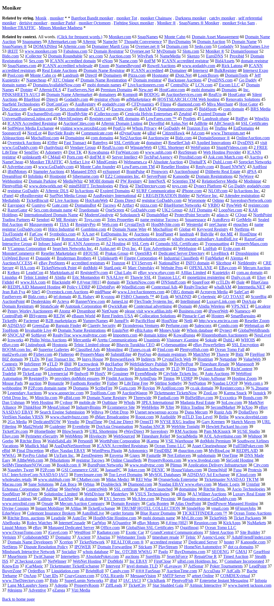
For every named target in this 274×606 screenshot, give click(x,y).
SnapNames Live (254, 46)
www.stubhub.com (54, 479)
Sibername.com (86, 176)
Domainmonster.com (175, 109)
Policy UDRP (78, 287)
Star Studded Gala (168, 585)
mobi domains (203, 89)
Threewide (142, 397)
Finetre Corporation (140, 258)
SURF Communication (155, 190)
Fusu (237, 470)
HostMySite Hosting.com (114, 518)
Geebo (7, 441)
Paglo (163, 551)
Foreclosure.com (88, 474)
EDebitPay (106, 287)
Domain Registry (125, 503)
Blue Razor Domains (158, 513)
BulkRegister (225, 70)
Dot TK (75, 152)
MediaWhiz (73, 181)
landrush (187, 234)
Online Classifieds (126, 460)
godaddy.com (113, 104)
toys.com (179, 186)
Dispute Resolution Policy (46, 547)
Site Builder (250, 532)
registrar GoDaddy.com (161, 200)
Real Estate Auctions (59, 70)
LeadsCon (34, 272)
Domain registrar (147, 80)
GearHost (261, 551)
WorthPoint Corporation (119, 441)
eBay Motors (148, 522)
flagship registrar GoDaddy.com (209, 498)
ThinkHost (32, 407)
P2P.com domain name (47, 388)
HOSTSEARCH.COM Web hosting (188, 99)
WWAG (9, 455)
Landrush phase (215, 118)
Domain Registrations (214, 176)
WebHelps (150, 407)
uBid (151, 133)
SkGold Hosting (239, 460)
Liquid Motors (14, 527)
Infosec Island (50, 243)
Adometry (53, 152)
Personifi (85, 441)
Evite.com (231, 248)
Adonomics (138, 450)
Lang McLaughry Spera (27, 585)
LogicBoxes (208, 75)
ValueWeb (252, 359)
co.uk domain (201, 388)
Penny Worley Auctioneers (30, 311)
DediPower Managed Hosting (232, 503)
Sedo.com (203, 46)
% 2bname (260, 388)
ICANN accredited (147, 70)
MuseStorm (17, 556)
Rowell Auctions (161, 65)
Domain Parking (42, 181)
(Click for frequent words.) (79, 36)
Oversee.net (140, 51)
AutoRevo (221, 219)
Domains (229, 89)
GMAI (241, 551)
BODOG (152, 94)
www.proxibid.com (18, 503)
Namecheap (36, 80)
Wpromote (197, 200)
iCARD (9, 368)
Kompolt (130, 94)
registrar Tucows (90, 460)
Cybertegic (207, 296)
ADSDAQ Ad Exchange (208, 474)
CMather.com (88, 479)
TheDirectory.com (150, 186)
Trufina (221, 128)
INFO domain (198, 263)
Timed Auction (235, 556)
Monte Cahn (174, 36)
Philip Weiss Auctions (48, 340)
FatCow (36, 234)
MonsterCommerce (18, 253)
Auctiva (256, 157)
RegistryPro (85, 224)
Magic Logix (229, 484)
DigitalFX (197, 162)
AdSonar (195, 566)
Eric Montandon (86, 277)
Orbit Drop (119, 412)
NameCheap (12, 162)
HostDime (248, 234)
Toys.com (92, 219)
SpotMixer (11, 494)
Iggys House (92, 359)
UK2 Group (172, 210)
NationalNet (169, 263)
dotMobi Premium (215, 441)
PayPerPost (183, 364)
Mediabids (11, 200)
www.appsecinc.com (65, 393)
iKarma (152, 441)
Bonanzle (56, 383)
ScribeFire (103, 388)
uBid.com (72, 397)
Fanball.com (168, 397)
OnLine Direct (121, 421)
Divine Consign (15, 508)
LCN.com (203, 85)
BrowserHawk (122, 359)
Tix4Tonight (12, 234)
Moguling (114, 349)
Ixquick (259, 393)
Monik (41, 18)
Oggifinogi (189, 527)
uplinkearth (31, 157)
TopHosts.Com (103, 393)
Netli (188, 320)
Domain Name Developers (30, 542)
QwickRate (117, 306)
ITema (191, 368)
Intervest (113, 566)
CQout (241, 215)
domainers (107, 94)
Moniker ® (166, 23)
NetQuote (110, 311)
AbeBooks (11, 522)
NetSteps (9, 547)
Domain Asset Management (215, 36)
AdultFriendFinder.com (251, 537)
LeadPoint (258, 566)
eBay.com (10, 344)
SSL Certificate (127, 142)
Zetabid (185, 113)
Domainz (63, 537)
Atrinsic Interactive (205, 585)
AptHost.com (172, 388)
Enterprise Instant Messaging (224, 580)
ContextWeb (96, 489)
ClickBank (156, 580)
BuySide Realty (61, 133)
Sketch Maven (243, 421)
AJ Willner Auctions (209, 494)
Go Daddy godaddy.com (249, 186)
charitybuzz (53, 147)
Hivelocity (98, 436)
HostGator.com (172, 89)
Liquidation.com (65, 571)
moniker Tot (126, 18)
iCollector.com (106, 113)
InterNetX (157, 181)
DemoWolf (217, 470)
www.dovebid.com (251, 417)
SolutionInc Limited (61, 494)
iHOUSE (91, 253)
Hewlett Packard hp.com (227, 426)
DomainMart (157, 215)
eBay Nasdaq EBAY (67, 450)
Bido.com (10, 56)
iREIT (12, 51)
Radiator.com (108, 532)
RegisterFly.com (94, 272)
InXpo (247, 407)
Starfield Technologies (21, 104)
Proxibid (237, 56)
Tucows (109, 205)
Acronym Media (214, 292)
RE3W (59, 316)
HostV (100, 373)
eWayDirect (134, 431)
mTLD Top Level (197, 417)
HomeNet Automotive (203, 547)
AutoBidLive (93, 513)
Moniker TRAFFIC (19, 27)
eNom (107, 61)
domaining (188, 489)
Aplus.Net (179, 123)
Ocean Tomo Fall (229, 349)
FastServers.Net (80, 89)
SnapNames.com (21, 65)
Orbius (88, 484)
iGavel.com (58, 532)
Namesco (242, 311)
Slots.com (190, 51)
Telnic (190, 537)
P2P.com (47, 470)
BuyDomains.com (189, 551)
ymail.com (220, 508)
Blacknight (61, 282)
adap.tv (222, 215)
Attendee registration (242, 195)
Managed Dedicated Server (71, 527)
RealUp (215, 94)
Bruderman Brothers (74, 258)
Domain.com (177, 46)
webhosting (12, 388)
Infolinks (35, 176)
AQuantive (121, 522)
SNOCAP (16, 335)
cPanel (7, 195)
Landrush (71, 75)
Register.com (100, 118)
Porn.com (75, 157)
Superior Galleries (54, 349)
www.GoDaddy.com (56, 166)
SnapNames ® (14, 46)
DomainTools (236, 75)
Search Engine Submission (62, 412)
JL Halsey (86, 296)
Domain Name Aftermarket (69, 94)
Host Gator (248, 104)
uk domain (88, 498)
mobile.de (87, 402)
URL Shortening (103, 431)
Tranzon (118, 263)
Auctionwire (158, 138)
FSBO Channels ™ (137, 296)
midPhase (103, 292)
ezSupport (111, 171)
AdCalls (233, 571)
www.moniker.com (41, 51)
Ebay (261, 277)
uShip (181, 494)
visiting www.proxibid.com (83, 128)
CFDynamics (142, 104)
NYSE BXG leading (177, 421)
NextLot (34, 133)
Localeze (263, 306)
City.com (261, 465)
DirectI (91, 75)
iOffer (52, 142)
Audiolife (168, 417)
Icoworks (15, 340)
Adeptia (61, 585)
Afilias (75, 508)
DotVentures (44, 239)
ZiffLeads (113, 585)
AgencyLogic (213, 537)
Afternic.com (74, 46)
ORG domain (182, 292)
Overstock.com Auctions (67, 292)
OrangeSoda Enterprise (178, 479)
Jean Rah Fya (13, 292)
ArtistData (148, 378)
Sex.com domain (74, 109)
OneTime (230, 455)
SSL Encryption (245, 344)
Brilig (224, 417)
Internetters (70, 556)
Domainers (112, 75)
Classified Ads (87, 349)
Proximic (168, 498)
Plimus (176, 465)
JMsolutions (60, 460)
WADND (183, 296)
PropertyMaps (92, 354)
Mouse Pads (12, 383)
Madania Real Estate (197, 402)
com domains (102, 138)
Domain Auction (211, 41)
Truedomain (89, 210)
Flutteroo (66, 354)
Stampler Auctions (48, 171)
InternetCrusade (72, 522)
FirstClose (162, 561)
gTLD (52, 364)
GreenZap (40, 325)
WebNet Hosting (87, 561)
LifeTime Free (136, 383)
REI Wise (144, 479)
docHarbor (114, 364)
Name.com (128, 61)
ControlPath (12, 316)
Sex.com (36, 61)
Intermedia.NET (251, 287)
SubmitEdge (121, 354)
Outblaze (109, 402)
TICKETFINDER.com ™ (204, 513)
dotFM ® (97, 157)
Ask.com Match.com (225, 157)
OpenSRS (143, 253)
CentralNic (179, 85)
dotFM (149, 61)
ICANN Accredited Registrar (32, 123)
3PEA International (157, 402)
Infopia (261, 580)
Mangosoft (245, 364)
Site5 (36, 292)
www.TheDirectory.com (22, 580)
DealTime (94, 421)
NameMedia (170, 56)
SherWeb (72, 489)
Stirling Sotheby (168, 383)
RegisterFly (38, 378)
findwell (81, 373)
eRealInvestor (31, 195)
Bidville (207, 234)
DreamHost (12, 176)
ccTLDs (223, 282)
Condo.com (228, 325)
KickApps (232, 522)
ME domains (128, 118)
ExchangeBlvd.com (44, 113)
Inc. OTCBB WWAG (133, 551)
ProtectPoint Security (192, 215)
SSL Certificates (254, 123)
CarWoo (99, 522)
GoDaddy (171, 128)
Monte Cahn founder (97, 166)
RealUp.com (113, 147)
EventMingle (146, 373)
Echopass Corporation (21, 489)
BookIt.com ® (69, 465)
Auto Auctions (217, 373)
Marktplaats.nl (62, 272)
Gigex (135, 455)
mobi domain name (159, 518)
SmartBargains (243, 316)
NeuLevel (262, 335)
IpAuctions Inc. (247, 190)
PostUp (119, 128)
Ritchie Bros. (214, 489)
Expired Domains (115, 190)
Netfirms (242, 229)
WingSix (261, 118)
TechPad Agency (158, 157)
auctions (132, 556)
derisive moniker (33, 23)
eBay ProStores (52, 263)
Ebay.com (10, 436)
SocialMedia (186, 436)
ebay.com (30, 368)
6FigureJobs (245, 508)
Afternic (89, 41)
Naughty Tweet (20, 470)
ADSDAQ (16, 325)
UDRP (186, 378)
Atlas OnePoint (188, 503)
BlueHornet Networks (182, 205)
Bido (54, 580)
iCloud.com (246, 474)
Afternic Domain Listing (121, 123)
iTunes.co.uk (140, 349)
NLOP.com (217, 190)
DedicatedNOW (47, 421)
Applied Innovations (213, 142)
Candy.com (119, 571)
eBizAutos (144, 330)
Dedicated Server (203, 542)
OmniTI (146, 421)
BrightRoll (95, 571)
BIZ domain (12, 359)
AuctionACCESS (17, 263)
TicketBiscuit (37, 200)
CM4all (54, 157)
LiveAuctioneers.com (146, 85)
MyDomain (166, 51)
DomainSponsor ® (214, 138)
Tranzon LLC (169, 277)
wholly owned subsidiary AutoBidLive (205, 239)
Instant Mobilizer (49, 508)
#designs (14, 590)
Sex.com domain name (53, 210)
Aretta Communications (117, 340)
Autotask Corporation (83, 306)
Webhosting (12, 181)
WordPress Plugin (107, 450)
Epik (165, 296)
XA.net (88, 234)
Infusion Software (149, 368)
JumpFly (121, 320)
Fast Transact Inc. (60, 359)
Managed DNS (83, 171)
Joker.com (136, 470)
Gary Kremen (213, 421)
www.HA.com (32, 282)
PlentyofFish (182, 580)
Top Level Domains (125, 474)
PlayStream (168, 547)
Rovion (148, 388)
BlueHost (32, 99)
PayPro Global (34, 455)
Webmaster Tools (131, 537)
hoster (229, 542)
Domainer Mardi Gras (110, 46)
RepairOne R (205, 556)
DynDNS (245, 142)
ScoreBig (259, 296)
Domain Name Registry (107, 397)
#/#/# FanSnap (148, 571)
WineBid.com (133, 287)
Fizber (112, 383)
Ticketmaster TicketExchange (74, 566)
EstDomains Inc (114, 234)
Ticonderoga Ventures (140, 325)
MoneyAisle (169, 330)
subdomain (206, 455)
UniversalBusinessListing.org (27, 118)
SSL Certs (140, 243)
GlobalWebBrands (253, 330)
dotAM (145, 109)
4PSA (252, 171)
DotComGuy (57, 104)
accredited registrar (166, 542)
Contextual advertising (153, 306)
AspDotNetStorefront (72, 445)
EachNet (65, 498)
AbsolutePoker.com (102, 556)
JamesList (119, 301)
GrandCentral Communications (176, 532)
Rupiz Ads (223, 412)
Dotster (26, 89)
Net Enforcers (179, 455)
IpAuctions (84, 190)
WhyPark (145, 56)
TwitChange (43, 556)
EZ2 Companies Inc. (122, 176)
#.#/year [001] (89, 282)
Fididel (8, 282)
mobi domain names (104, 85)
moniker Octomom (95, 23)
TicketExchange (101, 508)
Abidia (60, 277)
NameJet (110, 41)
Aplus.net (107, 248)
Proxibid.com (190, 157)
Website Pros (172, 267)
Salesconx (203, 325)
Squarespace (195, 219)
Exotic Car (135, 532)
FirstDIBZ (163, 450)
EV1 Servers (114, 498)
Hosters (217, 316)
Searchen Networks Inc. (72, 248)
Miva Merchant (220, 104)
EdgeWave (11, 513)
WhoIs (129, 402)
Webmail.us (254, 325)
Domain (185, 306)
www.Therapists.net (228, 133)
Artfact (128, 205)
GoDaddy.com (143, 210)
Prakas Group (116, 253)
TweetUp (104, 239)
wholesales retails (17, 479)
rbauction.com (190, 450)
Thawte (222, 354)
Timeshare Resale (214, 364)
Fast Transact (75, 142)
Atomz (64, 311)
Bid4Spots (208, 109)
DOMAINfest (45, 46)
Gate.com (60, 205)
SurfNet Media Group (68, 195)
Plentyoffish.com (194, 349)
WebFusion (200, 147)
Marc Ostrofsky (141, 267)
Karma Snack (235, 393)
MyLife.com (192, 518)
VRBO (214, 205)
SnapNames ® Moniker (199, 23)
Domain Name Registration (104, 80)
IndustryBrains (88, 407)
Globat (185, 229)
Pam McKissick (217, 431)
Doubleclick (111, 484)
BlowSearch (72, 431)
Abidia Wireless (211, 306)
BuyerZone (11, 571)
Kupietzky (221, 272)
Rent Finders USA (117, 316)
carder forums (122, 513)
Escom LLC (229, 85)
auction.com (43, 109)
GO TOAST (233, 296)
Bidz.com (183, 138)
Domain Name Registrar (104, 70)
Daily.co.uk (241, 277)
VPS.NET (240, 306)
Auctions (141, 234)
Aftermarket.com (62, 41)
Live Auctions (67, 200)
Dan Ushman (13, 402)
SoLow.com (231, 402)
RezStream (187, 152)
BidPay (241, 118)
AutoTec (79, 518)
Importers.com (125, 335)
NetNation (197, 383)
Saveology (159, 431)
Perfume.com (177, 325)
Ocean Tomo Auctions (253, 513)
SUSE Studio (248, 431)
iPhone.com (192, 190)
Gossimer (120, 373)
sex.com (96, 56)
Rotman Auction (75, 239)
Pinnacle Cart (193, 316)
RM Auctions (186, 431)
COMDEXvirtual (235, 575)
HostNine (169, 320)
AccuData (211, 571)
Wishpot (255, 436)
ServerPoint (156, 176)
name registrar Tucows (159, 219)
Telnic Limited (36, 277)
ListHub (210, 248)
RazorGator (17, 210)
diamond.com (188, 104)
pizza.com (148, 205)
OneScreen (114, 210)
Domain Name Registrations (82, 330)
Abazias (103, 537)
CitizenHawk (173, 133)
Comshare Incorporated (244, 561)
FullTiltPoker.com (248, 445)
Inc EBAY (138, 561)
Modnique (252, 181)
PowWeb (234, 205)
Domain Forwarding (114, 547)
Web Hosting (42, 402)
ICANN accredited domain (73, 61)
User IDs (50, 575)
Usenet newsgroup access (156, 412)
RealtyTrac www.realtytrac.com (79, 335)
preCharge (218, 224)
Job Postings (117, 368)
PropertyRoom (86, 585)
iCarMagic (34, 566)
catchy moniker (222, 18)
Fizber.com (42, 354)
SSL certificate (126, 489)
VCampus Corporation (26, 248)
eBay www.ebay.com (156, 272)
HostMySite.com (165, 224)
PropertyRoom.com (164, 460)
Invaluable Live (38, 330)
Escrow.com (122, 109)
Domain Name (244, 41)
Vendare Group (83, 147)
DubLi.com (222, 162)
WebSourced (124, 436)
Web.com (110, 224)
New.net (146, 89)
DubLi (228, 340)
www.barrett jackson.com (249, 585)
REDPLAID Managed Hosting (33, 287)
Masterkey (119, 494)
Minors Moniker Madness (60, 27)
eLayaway (173, 566)
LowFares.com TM (138, 166)
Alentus (236, 258)
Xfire (169, 407)
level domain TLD (142, 566)
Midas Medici (117, 479)
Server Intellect (124, 157)
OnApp (30, 575)
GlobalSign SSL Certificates (150, 527)
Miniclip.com (46, 397)
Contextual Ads (164, 287)
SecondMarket (223, 407)
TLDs (34, 359)
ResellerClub (179, 142)
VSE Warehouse (179, 441)
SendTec (31, 152)
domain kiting (155, 335)
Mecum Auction (256, 267)
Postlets (189, 118)
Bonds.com (252, 397)
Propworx (159, 171)
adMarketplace (138, 99)
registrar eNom (107, 99)
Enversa (116, 455)
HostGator (237, 94)
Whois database (200, 330)
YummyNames (95, 320)
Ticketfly (9, 320)
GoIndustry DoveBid (62, 368)
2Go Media (17, 421)
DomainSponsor (244, 51)
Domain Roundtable (65, 56)
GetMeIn (244, 219)
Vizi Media (80, 590)
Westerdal (194, 224)
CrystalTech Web (176, 359)
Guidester (58, 426)
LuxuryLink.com (221, 301)
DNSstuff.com (173, 282)
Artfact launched (158, 489)
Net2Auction (131, 138)
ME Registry (67, 219)
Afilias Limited (193, 272)
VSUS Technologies (152, 494)
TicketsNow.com (140, 282)
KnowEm (10, 566)
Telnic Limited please (92, 344)
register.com (258, 205)
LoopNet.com (230, 210)
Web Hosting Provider (222, 152)
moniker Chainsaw (156, 18)
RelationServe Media (219, 181)
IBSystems (38, 316)
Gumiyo (38, 205)
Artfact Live (79, 162)
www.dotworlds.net (45, 186)
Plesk (123, 186)
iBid (113, 580)
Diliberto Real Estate (222, 171)
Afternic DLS (56, 190)
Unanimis (152, 340)
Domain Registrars (18, 306)
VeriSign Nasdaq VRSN (23, 417)
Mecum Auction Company (82, 503)
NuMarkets (256, 522)
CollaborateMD (35, 537)
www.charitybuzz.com (69, 417)
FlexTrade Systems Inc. (154, 301)
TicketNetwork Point (59, 267)
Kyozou (108, 296)
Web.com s (253, 383)
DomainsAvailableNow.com (57, 85)
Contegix (10, 364)
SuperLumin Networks (83, 580)
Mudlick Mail (36, 445)
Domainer (178, 70)
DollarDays (248, 412)
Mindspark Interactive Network (28, 551)
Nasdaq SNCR (152, 426)
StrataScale (49, 306)
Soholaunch (130, 215)
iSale (240, 282)
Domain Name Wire (129, 229)
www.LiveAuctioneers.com (140, 292)
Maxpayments (41, 224)
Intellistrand (190, 301)
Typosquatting (217, 243)
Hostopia (59, 344)
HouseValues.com (186, 470)
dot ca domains (240, 547)
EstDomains (243, 128)
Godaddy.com (76, 99)
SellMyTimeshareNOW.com (26, 465)
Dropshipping (247, 253)
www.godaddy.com (198, 65)
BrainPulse (135, 171)
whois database (95, 551)
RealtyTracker (196, 287)
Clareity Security (101, 325)
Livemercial (58, 373)
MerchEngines (70, 118)
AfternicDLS (50, 89)
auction (35, 383)
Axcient (83, 537)
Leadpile (58, 518)
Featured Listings (16, 498)
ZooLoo (210, 393)
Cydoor (66, 402)
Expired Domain (212, 113)
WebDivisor (94, 494)
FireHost (257, 354)
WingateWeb (141, 147)
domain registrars (172, 354)
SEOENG (220, 551)
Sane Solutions (41, 484)
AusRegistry (85, 104)
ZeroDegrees (92, 455)
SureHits (153, 556)
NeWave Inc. (207, 195)
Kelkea (13, 272)
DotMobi (115, 561)
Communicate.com (97, 133)
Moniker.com (120, 36)
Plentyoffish (12, 186)
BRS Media (260, 109)
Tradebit (9, 373)
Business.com (190, 311)
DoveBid (156, 123)
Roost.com (144, 417)
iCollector (33, 56)
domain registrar (254, 61)
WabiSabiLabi (59, 441)
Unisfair (253, 484)
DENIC (158, 470)
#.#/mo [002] (177, 522)
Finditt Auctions (119, 378)
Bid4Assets (224, 61)
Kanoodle (181, 176)
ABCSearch (224, 123)
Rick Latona (232, 65)
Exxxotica (228, 397)
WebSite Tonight (185, 426)
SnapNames (148, 36)
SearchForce (177, 556)
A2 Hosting (115, 243)
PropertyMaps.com (251, 243)
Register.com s (232, 388)
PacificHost (145, 320)
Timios (168, 378)
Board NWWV (233, 166)
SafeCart (241, 292)
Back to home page (18, 599)
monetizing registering (206, 277)
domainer (154, 142)
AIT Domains (200, 210)
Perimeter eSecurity (41, 436)
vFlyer (31, 494)
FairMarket (214, 258)
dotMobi (90, 267)
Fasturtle (153, 455)
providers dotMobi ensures (77, 378)
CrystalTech (134, 224)
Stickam (145, 547)
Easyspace (16, 205)
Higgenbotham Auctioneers (224, 335)
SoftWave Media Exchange (30, 128)
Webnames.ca (135, 162)
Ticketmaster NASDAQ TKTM (231, 479)
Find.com (165, 349)
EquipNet (120, 330)
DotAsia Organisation (114, 426)
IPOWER (82, 547)
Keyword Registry (212, 229)
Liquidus (9, 277)
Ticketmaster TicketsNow (175, 393)
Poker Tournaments (226, 566)
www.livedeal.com (203, 460)
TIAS (64, 224)
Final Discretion (30, 450)
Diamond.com (140, 484)
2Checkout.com (28, 561)
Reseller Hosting (175, 166)
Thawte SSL (140, 277)
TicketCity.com (15, 431)
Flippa (165, 104)
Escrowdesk (88, 364)
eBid (6, 450)
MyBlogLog (219, 450)
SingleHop (196, 508)
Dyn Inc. (129, 248)
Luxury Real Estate (249, 494)
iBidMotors (17, 171)
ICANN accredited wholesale (68, 65)
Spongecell (11, 133)
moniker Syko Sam (238, 23)
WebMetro (74, 436)
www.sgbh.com (158, 152)
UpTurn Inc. (64, 455)
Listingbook (35, 344)
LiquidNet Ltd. (15, 239)
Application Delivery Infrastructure (217, 465)
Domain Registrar (109, 51)
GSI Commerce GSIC (80, 470)
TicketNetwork (92, 542)
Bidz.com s (37, 296)
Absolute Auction (168, 162)
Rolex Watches (39, 522)
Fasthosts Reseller (85, 383)
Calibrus (45, 498)
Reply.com (205, 166)
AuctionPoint (13, 301)
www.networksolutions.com (142, 239)
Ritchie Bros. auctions (26, 518)
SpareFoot (201, 282)
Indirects (148, 359)
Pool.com (15, 75)
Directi (52, 99)
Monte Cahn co (43, 75)
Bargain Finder (68, 325)
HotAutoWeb (96, 200)
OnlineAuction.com (253, 138)
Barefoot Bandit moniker (92, 18)
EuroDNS (214, 56)
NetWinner (57, 561)
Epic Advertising (157, 248)
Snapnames (31, 41)
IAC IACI (132, 580)
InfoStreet (32, 364)
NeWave (246, 176)
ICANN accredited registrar (185, 61)
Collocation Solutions (157, 316)
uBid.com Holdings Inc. (197, 561)
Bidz (239, 354)
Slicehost (223, 263)
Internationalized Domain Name (51, 215)
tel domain (62, 296)
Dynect (225, 330)
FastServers (12, 296)
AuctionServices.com (184, 94)
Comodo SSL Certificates (177, 243)
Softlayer (38, 335)
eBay (37, 527)
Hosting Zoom (244, 378)
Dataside (43, 258)
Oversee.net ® (147, 46)
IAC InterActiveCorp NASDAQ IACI (35, 474)
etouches (240, 224)
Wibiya (97, 412)
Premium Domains (116, 89)
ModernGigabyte (99, 215)
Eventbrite (81, 426)
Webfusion (187, 248)
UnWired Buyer (15, 258)
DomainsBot (85, 205)
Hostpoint (58, 176)
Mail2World (33, 426)
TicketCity (137, 585)
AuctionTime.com (181, 571)
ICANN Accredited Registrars (122, 445)
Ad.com (197, 133)
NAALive (115, 277)
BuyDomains (179, 41)
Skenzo (193, 56)
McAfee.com (143, 498)
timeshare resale (165, 537)
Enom (104, 65)
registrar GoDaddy (23, 190)
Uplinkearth (108, 258)
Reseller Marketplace (59, 253)
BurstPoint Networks (105, 465)
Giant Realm (213, 368)
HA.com (27, 267)
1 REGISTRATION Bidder (166, 195)
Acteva (63, 301)
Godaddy (226, 46)
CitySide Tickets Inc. (181, 373)
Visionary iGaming (182, 340)
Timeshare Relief (155, 436)
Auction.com (120, 56)
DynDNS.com (220, 80)
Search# (93, 368)
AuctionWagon (134, 393)
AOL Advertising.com (222, 436)
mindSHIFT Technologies (91, 186)
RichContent (241, 368)
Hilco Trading (192, 407)
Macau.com (12, 484)
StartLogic (112, 267)
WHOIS (248, 340)
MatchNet (201, 354)
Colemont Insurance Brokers (51, 513)
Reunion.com (205, 522)
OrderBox (36, 571)
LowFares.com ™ (161, 118)
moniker (57, 18)
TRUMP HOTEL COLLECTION (150, 508)
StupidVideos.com (231, 147)
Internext (200, 70)
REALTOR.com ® (127, 542)
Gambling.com (93, 229)
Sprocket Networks (255, 162)
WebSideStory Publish (149, 364)
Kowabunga (98, 152)
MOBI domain (101, 181)
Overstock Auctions (24, 142)
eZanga (58, 590)
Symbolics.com (62, 234)
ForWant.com (127, 152)
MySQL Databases (165, 474)
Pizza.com (137, 75)
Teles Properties (120, 219)
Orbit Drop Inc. (15, 397)
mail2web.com (14, 354)
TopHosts (10, 330)
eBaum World (83, 316)
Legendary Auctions (24, 393)
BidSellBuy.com (199, 397)
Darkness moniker (190, 18)
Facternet (31, 320)
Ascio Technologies (248, 489)
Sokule (211, 340)
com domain (233, 109)
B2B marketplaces (61, 320)
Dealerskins (41, 301)
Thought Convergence (143, 41)
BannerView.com (90, 301)
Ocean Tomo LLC (170, 445)
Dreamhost (86, 311)
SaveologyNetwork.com (251, 200)
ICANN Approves (84, 243)
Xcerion (66, 542)
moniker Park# (63, 23)
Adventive (37, 590)
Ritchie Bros (30, 441)
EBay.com (228, 267)
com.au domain (249, 272)
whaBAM (222, 287)
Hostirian (205, 359)
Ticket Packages (247, 518)
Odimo (218, 200)
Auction (14, 113)
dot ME (226, 234)
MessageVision (143, 575)
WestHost (82, 532)
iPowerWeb (218, 311)
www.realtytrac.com (147, 465)
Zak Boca (68, 484)
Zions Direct (124, 200)
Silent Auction (222, 532)
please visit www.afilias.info (148, 311)
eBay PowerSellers (209, 344)
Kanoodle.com (253, 542)
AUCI (99, 109)
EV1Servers (142, 263)
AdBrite (201, 123)
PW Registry (131, 181)
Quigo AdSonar (212, 378)
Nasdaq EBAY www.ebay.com (184, 484)
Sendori (43, 219)
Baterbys (100, 142)
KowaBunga (184, 335)
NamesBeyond (128, 65)
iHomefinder (45, 431)
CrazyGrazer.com (79, 575)
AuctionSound (186, 171)
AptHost (259, 166)
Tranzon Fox (197, 128)
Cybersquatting (174, 344)
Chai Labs (123, 272)
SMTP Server (173, 575)
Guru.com (127, 388)
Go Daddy (248, 80)
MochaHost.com (45, 138)
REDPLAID (247, 450)
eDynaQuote (130, 133)
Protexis (255, 470)
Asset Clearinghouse (209, 445)
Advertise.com (19, 166)
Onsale (47, 503)
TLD (175, 368)
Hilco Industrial (61, 229)
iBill (67, 364)
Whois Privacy (144, 128)
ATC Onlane (63, 80)
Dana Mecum (196, 412)
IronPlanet (164, 234)
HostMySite (77, 113)
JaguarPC (113, 470)
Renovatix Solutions (243, 99)
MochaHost (163, 229)
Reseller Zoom (257, 320)
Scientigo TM (183, 181)
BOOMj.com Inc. (17, 349)
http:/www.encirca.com (218, 320)
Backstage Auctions (184, 80)
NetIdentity (247, 263)
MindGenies (106, 162)
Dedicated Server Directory (181, 253)
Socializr (69, 551)
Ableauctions (13, 138)
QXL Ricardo (112, 575)
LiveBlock (220, 253)
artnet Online (203, 575)
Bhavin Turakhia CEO (135, 344)
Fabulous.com (75, 51)
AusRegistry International (114, 195)
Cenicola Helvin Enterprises (148, 113)
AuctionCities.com (79, 123)
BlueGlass (259, 282)
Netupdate (228, 359)
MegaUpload (58, 407)
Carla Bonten (157, 503)
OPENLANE (200, 267)
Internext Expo (255, 70)
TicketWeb (218, 518)
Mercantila (82, 340)
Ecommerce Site (121, 407)
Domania (81, 388)
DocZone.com (14, 109)
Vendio (73, 421)
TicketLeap (31, 373)
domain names (14, 85)
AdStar (52, 489)
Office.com (110, 527)
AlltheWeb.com (30, 460)
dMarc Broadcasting (112, 417)
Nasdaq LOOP (225, 383)
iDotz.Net (183, 75)
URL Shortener (171, 147)
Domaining (74, 138)
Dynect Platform (208, 186)
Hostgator (160, 75)
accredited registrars (88, 263)
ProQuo (144, 354)
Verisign (9, 537)
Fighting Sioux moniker (134, 23)
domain (113, 282)
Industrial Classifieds (181, 258)
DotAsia (249, 301)
